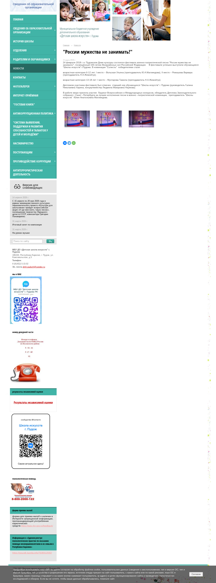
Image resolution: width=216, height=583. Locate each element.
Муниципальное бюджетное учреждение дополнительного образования (79, 32)
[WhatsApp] (74, 143)
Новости (18, 68)
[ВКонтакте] (65, 143)
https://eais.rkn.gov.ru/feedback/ (37, 526)
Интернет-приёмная (25, 95)
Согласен (196, 574)
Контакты (19, 77)
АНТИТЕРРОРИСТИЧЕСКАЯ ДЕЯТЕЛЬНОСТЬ (28, 172)
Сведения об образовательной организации (32, 30)
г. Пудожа (94, 36)
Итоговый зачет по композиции (27, 225)
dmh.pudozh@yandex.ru (34, 267)
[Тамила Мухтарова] (77, 120)
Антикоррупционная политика (33, 113)
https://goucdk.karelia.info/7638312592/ (32, 553)
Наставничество (23, 143)
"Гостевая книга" (24, 104)
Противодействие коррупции (32, 161)
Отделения (20, 50)
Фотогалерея (21, 86)
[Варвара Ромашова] (109, 120)
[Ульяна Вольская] (141, 120)
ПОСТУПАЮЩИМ (22, 152)
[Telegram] (69, 143)
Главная (18, 19)
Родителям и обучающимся (31, 59)
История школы (23, 41)
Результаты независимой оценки (33, 402)
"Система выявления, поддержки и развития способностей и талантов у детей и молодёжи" (30, 128)
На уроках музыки (21, 233)
